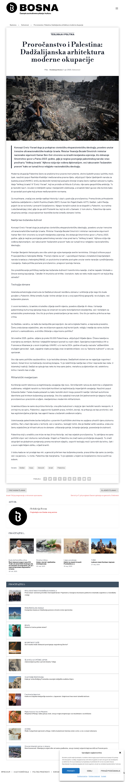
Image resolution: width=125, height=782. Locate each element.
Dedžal (22, 468)
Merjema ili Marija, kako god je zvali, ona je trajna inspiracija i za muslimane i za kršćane (58, 714)
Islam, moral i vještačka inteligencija (45, 563)
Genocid (41, 468)
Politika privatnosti (94, 776)
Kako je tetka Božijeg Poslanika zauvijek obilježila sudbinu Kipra (49, 679)
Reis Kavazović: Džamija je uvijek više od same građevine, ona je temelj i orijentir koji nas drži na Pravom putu (66, 748)
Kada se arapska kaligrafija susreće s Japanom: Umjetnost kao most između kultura (57, 696)
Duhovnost (76, 70)
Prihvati (71, 771)
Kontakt (103, 776)
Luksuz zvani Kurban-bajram (103, 562)
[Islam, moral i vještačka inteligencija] (48, 547)
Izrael (51, 468)
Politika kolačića (82, 776)
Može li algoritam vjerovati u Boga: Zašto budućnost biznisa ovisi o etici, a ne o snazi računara (61, 731)
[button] (120, 752)
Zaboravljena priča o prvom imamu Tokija (40, 662)
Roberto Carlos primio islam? (36, 627)
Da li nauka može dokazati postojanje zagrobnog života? (46, 644)
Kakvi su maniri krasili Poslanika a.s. (72, 563)
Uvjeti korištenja (21, 772)
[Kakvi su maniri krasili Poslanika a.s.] (76, 547)
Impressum (5, 772)
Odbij (89, 771)
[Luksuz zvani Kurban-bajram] (103, 547)
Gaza (31, 468)
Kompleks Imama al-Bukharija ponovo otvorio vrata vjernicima (48, 610)
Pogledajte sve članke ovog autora (43, 512)
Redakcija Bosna (56, 70)
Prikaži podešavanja (110, 771)
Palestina (61, 468)
